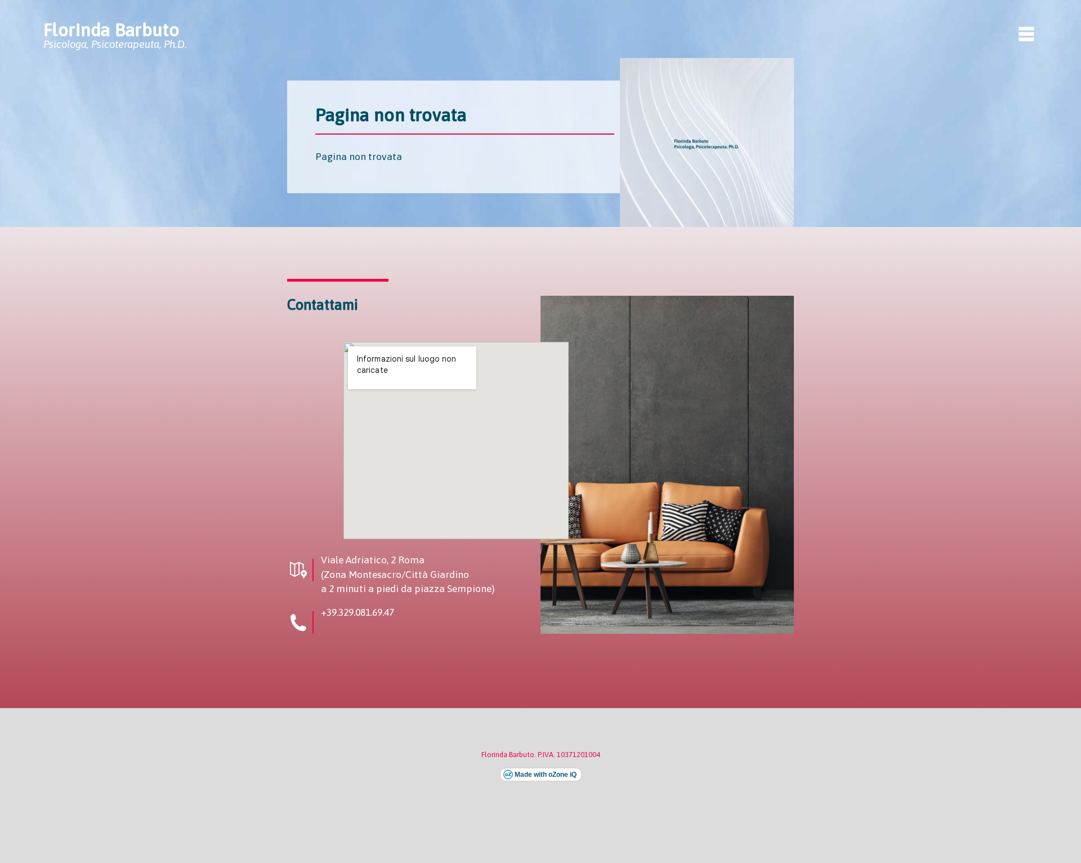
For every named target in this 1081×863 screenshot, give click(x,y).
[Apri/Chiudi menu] (1026, 34)
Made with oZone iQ (546, 775)
